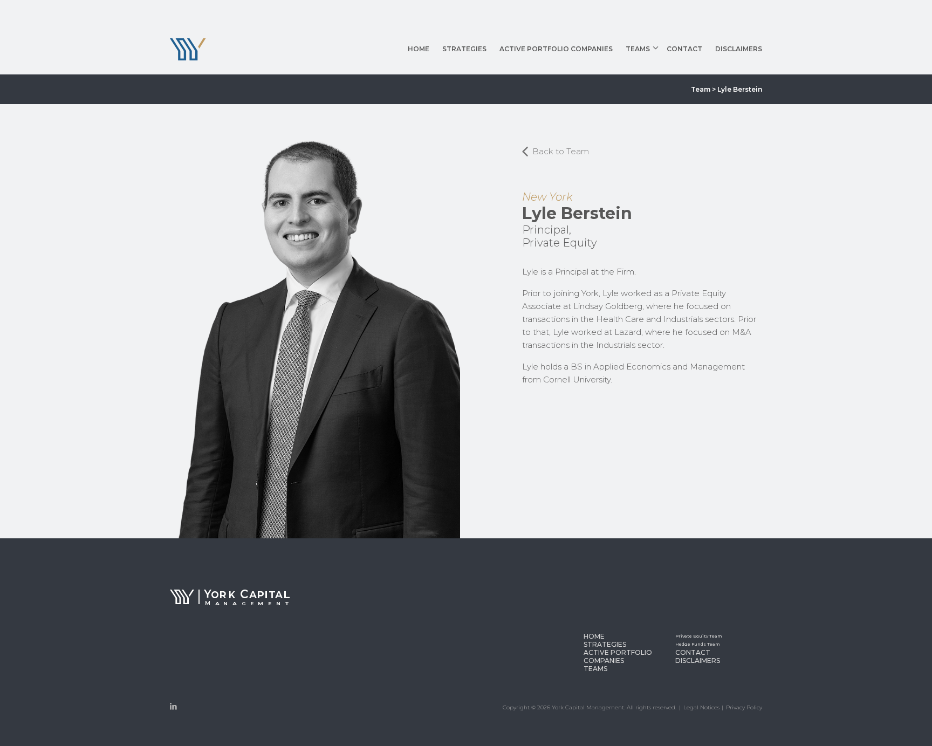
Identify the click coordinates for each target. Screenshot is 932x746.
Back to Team (559, 151)
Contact (684, 49)
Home (418, 49)
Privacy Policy (744, 707)
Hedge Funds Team (669, 84)
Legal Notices (701, 707)
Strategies (464, 49)
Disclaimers (738, 49)
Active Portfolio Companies (556, 49)
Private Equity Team (670, 71)
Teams (638, 49)
